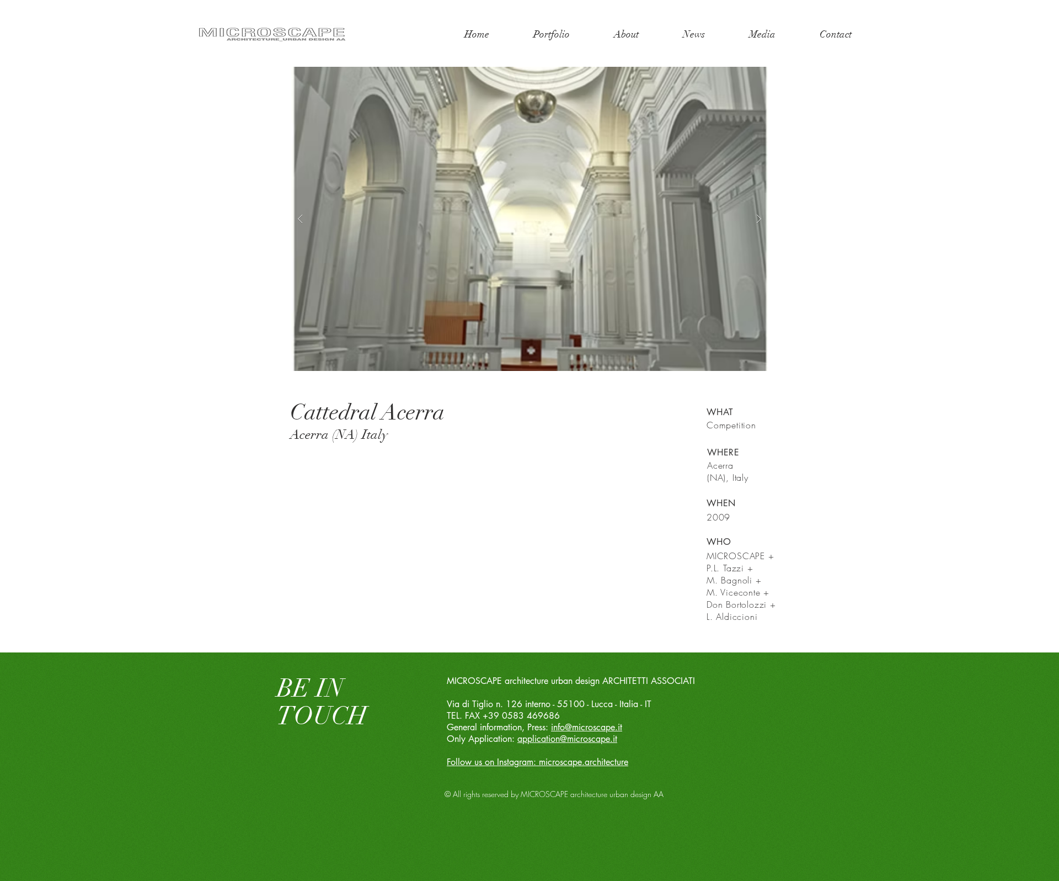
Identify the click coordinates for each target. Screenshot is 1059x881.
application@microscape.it (567, 739)
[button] (529, 219)
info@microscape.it (586, 727)
